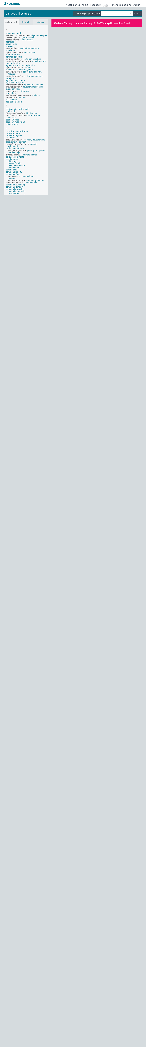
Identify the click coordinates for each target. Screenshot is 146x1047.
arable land (11, 93)
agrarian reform (13, 55)
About (85, 5)
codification (11, 161)
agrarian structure (14, 57)
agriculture (11, 78)
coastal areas (12, 159)
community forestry (15, 189)
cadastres (10, 137)
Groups (40, 22)
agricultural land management (19, 70)
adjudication (11, 44)
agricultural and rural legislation (20, 65)
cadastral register (14, 135)
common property (14, 172)
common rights (12, 174)
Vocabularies (73, 5)
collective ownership (15, 165)
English (136, 5)
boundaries (11, 117)
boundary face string (15, 122)
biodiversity (11, 111)
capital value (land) (15, 148)
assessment (11, 100)
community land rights (16, 191)
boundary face (12, 120)
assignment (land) (14, 102)
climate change (13, 152)
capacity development (16, 142)
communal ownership (15, 185)
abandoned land (13, 33)
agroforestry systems (15, 80)
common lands (12, 167)
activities (10, 42)
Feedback (95, 5)
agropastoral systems (16, 82)
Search (137, 13)
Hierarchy (26, 22)
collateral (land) (13, 163)
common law (11, 170)
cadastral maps (13, 133)
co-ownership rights (15, 157)
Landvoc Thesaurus (18, 13)
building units (12, 124)
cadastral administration (17, 131)
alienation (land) (13, 89)
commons (10, 178)
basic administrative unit (17, 109)
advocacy (10, 46)
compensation (12, 193)
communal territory (14, 187)
